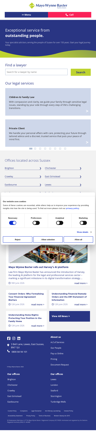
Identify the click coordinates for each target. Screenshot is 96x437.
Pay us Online (57, 353)
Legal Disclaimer (36, 411)
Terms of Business (44, 416)
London (54, 385)
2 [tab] (35, 148)
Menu (27, 14)
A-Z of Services (57, 342)
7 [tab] (60, 148)
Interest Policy (68, 411)
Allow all (78, 239)
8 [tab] (65, 148)
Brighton (9, 168)
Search (80, 72)
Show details (82, 232)
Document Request (60, 364)
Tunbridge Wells (58, 401)
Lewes (48, 184)
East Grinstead (52, 176)
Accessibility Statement (15, 416)
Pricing (54, 359)
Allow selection (48, 239)
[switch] (36, 223)
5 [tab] (50, 148)
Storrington (56, 396)
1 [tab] (30, 148)
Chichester (50, 168)
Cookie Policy (12, 411)
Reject (17, 239)
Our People (56, 348)
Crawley (9, 176)
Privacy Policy (30, 416)
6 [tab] (55, 148)
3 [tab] (40, 148)
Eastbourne (11, 184)
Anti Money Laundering (52, 411)
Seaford (54, 390)
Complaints (24, 411)
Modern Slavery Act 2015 (62, 416)
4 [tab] (45, 148)
